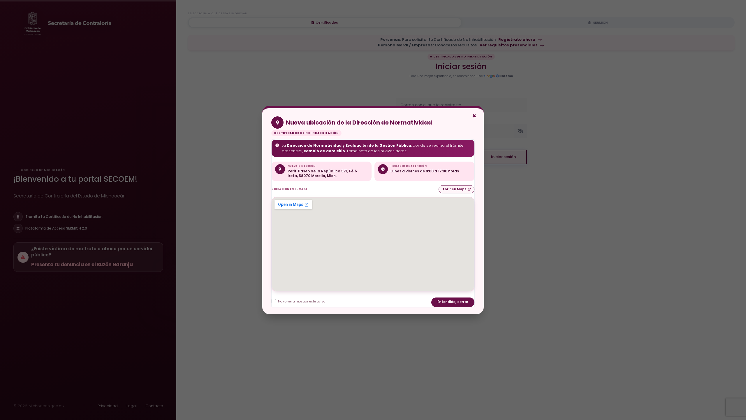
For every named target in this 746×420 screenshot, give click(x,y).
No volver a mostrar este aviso (301, 301)
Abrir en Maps (454, 189)
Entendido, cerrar (452, 302)
